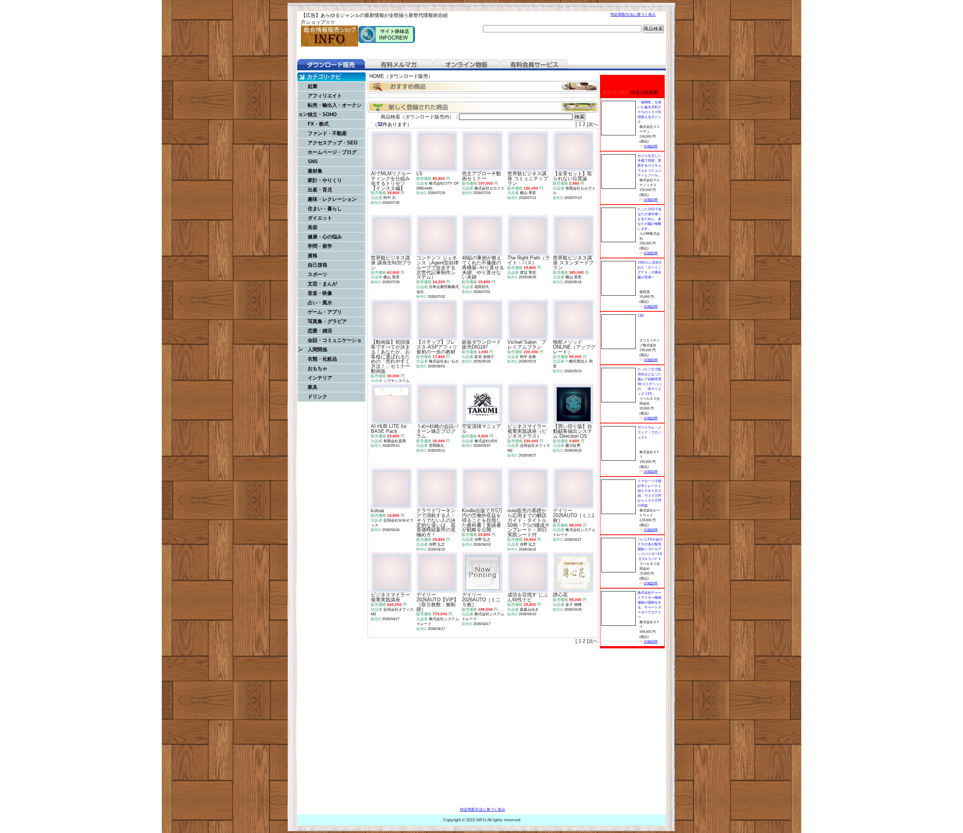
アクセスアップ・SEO (332, 143)
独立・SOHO (322, 114)
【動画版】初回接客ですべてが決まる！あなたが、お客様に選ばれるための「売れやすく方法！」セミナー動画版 (390, 356)
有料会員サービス (534, 64)
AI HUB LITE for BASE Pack (389, 428)
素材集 (315, 171)
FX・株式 (318, 124)
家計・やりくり (325, 180)
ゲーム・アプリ (325, 312)
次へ (593, 124)
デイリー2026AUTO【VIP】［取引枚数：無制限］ (437, 602)
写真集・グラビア (327, 321)
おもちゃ (317, 368)
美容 (312, 227)
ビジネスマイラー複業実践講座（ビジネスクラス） (527, 431)
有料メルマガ (399, 64)
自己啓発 (317, 265)
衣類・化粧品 (322, 359)
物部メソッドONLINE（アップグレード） (574, 347)
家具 (312, 387)
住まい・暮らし (325, 208)
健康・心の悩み (325, 237)
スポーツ (317, 274)
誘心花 (560, 595)
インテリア (320, 378)
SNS (313, 161)
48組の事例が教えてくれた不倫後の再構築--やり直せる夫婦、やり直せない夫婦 (483, 267)
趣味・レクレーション (332, 199)
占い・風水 (320, 302)
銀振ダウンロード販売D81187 (481, 344)
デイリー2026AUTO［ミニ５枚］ (481, 599)
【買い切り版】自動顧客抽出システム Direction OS (572, 431)
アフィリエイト (325, 96)
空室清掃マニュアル (481, 428)
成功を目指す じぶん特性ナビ (527, 597)
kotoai (377, 510)
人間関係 (317, 349)
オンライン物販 (466, 64)
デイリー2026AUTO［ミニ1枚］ (573, 515)
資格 (312, 255)
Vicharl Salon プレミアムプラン (526, 344)
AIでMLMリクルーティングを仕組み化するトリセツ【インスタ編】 (391, 181)
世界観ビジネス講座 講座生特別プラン (391, 262)
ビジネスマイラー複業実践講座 (390, 597)
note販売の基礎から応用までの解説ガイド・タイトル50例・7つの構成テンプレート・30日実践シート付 (528, 522)
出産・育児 (320, 190)
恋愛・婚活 (320, 331)
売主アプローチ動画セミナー (481, 176)
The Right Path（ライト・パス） (528, 260)
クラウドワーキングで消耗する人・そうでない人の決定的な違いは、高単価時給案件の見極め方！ (436, 522)
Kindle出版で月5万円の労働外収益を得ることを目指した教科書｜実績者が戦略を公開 (482, 520)
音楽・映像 (320, 293)
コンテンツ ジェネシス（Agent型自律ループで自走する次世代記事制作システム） (437, 267)
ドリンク (317, 396)
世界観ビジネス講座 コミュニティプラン (527, 178)
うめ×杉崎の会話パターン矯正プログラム (437, 431)
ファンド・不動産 (327, 133)
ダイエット (320, 218)
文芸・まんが (322, 284)
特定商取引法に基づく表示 (633, 14)
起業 (312, 86)
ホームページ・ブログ (332, 152)
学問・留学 (320, 246)
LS (419, 173)
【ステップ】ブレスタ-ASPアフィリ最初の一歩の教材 (436, 347)
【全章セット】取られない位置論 (572, 176)
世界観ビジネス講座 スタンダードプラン (573, 262)
